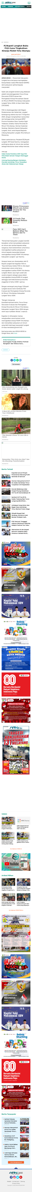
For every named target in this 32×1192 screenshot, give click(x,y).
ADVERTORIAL (20, 6)
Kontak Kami (15, 1181)
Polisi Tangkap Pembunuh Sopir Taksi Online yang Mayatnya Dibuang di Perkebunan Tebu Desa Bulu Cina (23, 904)
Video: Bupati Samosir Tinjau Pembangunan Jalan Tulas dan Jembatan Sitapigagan (23, 827)
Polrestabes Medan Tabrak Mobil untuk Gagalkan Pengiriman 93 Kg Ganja (8, 888)
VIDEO (4, 814)
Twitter (18, 1179)
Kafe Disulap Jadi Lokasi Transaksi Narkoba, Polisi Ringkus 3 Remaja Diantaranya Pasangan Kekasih (8, 904)
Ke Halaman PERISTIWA (15, 910)
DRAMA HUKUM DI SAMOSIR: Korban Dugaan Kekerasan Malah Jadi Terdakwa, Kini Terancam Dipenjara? (7, 827)
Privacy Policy (16, 1183)
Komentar (17, 364)
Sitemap (22, 1181)
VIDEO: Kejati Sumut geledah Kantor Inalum (23, 841)
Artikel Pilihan (7, 876)
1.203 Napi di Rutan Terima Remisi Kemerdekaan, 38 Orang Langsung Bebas (10, 1155)
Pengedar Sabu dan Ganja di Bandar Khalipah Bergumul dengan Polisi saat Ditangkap (23, 888)
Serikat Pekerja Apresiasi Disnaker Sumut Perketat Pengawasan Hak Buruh (10, 1121)
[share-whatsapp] (17, 360)
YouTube (22, 1179)
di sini (15, 333)
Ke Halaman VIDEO (15, 849)
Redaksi (9, 1181)
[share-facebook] (11, 360)
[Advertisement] (16, 25)
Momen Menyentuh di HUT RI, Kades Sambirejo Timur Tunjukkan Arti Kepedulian (11, 1129)
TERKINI (10, 6)
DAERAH (5, 349)
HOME (4, 6)
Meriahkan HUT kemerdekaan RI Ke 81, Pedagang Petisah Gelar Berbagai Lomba (11, 1138)
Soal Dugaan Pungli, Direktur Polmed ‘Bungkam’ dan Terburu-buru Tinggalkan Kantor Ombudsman (15, 343)
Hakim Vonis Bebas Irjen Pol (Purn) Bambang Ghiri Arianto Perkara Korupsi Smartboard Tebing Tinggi (11, 1146)
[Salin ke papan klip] (20, 360)
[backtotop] (16, 1169)
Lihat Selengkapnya (15, 1162)
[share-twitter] (14, 360)
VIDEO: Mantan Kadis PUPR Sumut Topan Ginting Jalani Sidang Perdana (7, 842)
